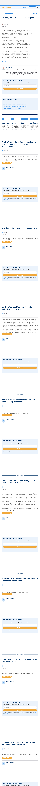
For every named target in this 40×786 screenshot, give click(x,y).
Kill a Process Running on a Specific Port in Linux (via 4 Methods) (33, 122)
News (2, 9)
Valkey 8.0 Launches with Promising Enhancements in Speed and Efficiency (15, 122)
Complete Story (5, 162)
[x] (27, 7)
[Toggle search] (37, 7)
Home (2, 13)
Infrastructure (17, 9)
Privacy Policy (6, 91)
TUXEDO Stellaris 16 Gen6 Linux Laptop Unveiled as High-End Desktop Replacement (5, 122)
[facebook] (23, 7)
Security (31, 9)
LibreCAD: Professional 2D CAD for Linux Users (12, 108)
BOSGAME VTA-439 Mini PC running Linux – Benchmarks (13, 102)
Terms (36, 90)
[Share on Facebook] (33, 13)
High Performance (8, 13)
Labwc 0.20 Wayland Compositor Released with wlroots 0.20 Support (16, 104)
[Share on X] (34, 13)
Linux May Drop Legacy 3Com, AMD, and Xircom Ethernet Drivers (15, 106)
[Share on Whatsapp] (37, 13)
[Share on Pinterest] (36, 13)
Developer (25, 9)
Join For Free (20, 88)
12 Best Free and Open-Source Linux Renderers (25, 122)
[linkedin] (25, 7)
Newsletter (33, 7)
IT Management (9, 9)
